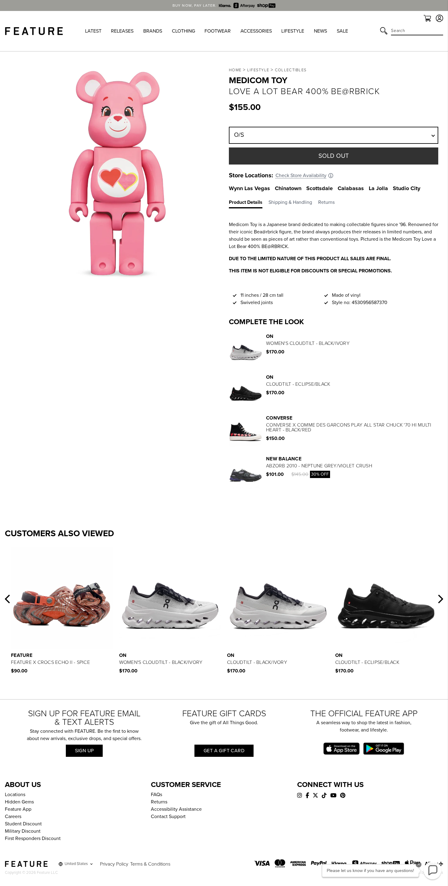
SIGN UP (84, 751)
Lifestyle (258, 70)
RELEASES (122, 31)
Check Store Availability (301, 175)
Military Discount (23, 831)
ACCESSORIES (256, 31)
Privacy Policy (114, 864)
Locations (15, 795)
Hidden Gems (19, 802)
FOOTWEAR (217, 31)
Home (235, 70)
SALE (342, 31)
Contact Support (168, 816)
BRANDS (152, 31)
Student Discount (23, 824)
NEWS (320, 31)
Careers (13, 816)
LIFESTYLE (292, 31)
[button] (7, 599)
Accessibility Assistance (176, 809)
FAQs (156, 795)
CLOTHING (183, 31)
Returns (159, 802)
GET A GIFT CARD (224, 751)
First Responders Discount (33, 838)
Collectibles (291, 70)
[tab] (248, 203)
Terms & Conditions (150, 864)
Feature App (18, 809)
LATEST (93, 31)
